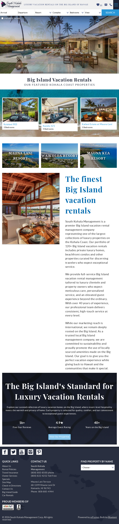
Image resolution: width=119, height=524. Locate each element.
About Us (6, 466)
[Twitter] (13, 452)
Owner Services (9, 476)
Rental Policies (9, 469)
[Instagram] (30, 452)
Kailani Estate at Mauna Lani (97, 124)
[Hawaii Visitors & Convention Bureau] (8, 507)
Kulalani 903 (10, 124)
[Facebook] (5, 452)
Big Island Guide (10, 492)
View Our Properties (60, 437)
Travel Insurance (10, 472)
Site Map (6, 482)
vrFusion (94, 517)
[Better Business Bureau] (21, 507)
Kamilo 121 (49, 126)
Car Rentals (7, 495)
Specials (6, 479)
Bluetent (112, 517)
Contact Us (7, 489)
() (100, 5)
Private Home (12, 18)
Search (110, 12)
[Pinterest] (39, 452)
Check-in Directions (11, 485)
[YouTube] (22, 452)
